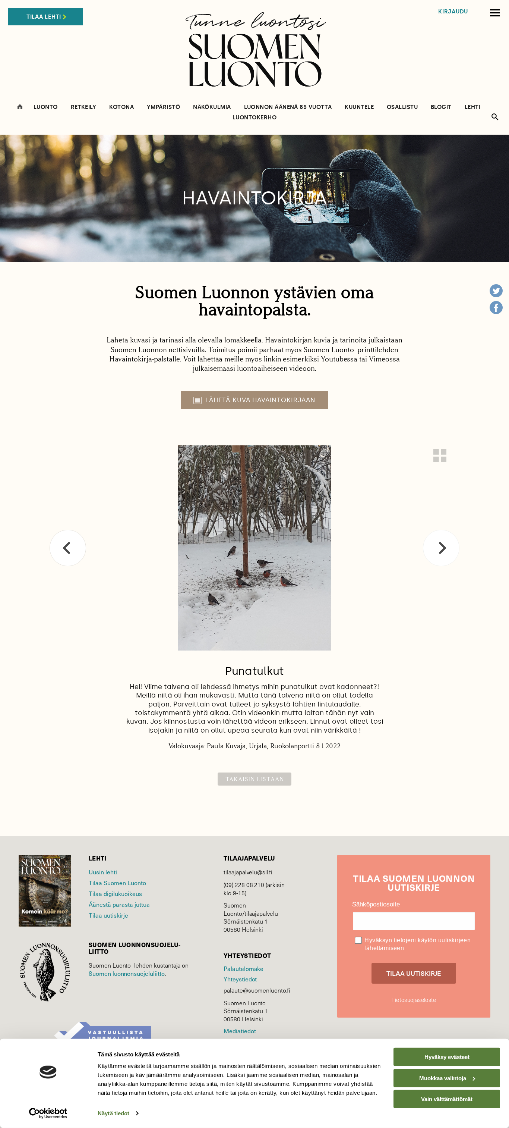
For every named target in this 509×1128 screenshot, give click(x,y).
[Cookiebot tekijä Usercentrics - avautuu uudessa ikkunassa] (48, 1113)
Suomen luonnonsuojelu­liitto (127, 973)
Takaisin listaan (254, 779)
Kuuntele (359, 107)
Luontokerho (254, 117)
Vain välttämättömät (446, 1099)
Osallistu (402, 107)
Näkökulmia (212, 107)
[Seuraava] (441, 548)
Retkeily (84, 107)
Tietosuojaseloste (413, 999)
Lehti (472, 107)
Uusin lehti (103, 871)
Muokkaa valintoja (442, 1078)
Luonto (46, 107)
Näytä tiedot (113, 1113)
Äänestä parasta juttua (119, 904)
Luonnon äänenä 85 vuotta (288, 107)
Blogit (441, 107)
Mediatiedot (240, 1030)
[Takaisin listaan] (439, 455)
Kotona (121, 107)
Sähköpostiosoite (376, 904)
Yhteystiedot (240, 978)
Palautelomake (243, 968)
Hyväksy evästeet (447, 1057)
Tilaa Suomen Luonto (117, 882)
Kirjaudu (453, 12)
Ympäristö (163, 107)
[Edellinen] (68, 548)
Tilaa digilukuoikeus (115, 893)
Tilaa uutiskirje (108, 915)
